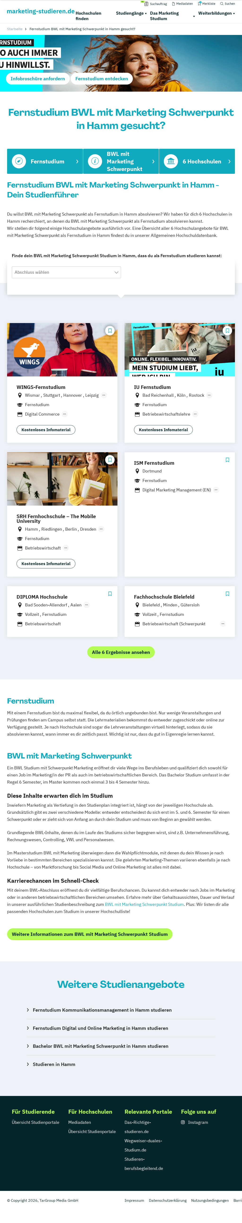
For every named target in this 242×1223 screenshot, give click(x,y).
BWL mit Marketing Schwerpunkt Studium (144, 904)
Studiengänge (130, 13)
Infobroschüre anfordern (38, 78)
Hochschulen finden (88, 15)
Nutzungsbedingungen (210, 1200)
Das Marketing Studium (164, 15)
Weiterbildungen (215, 13)
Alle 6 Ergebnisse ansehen (121, 652)
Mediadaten (79, 1122)
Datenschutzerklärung (167, 1200)
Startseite (14, 29)
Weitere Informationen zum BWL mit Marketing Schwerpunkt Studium (90, 934)
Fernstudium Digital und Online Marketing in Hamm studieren (100, 1028)
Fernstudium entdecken (101, 78)
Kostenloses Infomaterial (46, 429)
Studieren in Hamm (54, 1064)
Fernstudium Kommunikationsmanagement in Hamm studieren (102, 1010)
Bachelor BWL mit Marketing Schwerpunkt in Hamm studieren (101, 1046)
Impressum (134, 1200)
